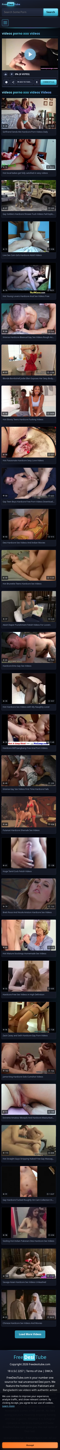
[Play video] (30, 54)
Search (50, 12)
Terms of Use (34, 1371)
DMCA (48, 1371)
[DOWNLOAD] (37, 82)
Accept (30, 1445)
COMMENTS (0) (48, 82)
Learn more (8, 1406)
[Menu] (5, 22)
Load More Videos (30, 1334)
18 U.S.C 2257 (16, 1371)
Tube (11, 4)
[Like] (5, 74)
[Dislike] (12, 74)
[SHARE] (13, 82)
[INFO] (6, 82)
